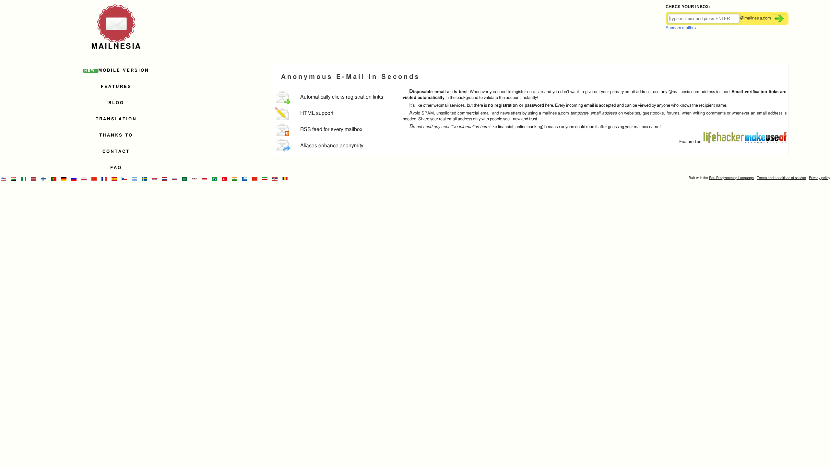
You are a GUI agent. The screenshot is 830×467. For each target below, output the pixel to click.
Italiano (23, 179)
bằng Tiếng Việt (295, 179)
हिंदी (234, 179)
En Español (114, 179)
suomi (43, 179)
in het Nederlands (164, 179)
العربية (264, 179)
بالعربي (184, 179)
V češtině (124, 179)
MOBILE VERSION (116, 70)
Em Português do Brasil (214, 179)
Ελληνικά (244, 179)
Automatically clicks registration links (341, 97)
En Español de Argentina (134, 179)
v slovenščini (174, 179)
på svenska (144, 179)
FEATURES (116, 87)
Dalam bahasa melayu (194, 179)
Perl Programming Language (731, 178)
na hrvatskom (154, 179)
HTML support (316, 113)
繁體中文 (94, 179)
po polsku (84, 179)
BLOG (116, 103)
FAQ (116, 168)
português (53, 179)
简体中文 (254, 179)
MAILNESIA (116, 46)
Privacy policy (819, 178)
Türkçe (224, 179)
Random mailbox (681, 28)
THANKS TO (116, 135)
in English (3, 179)
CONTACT (116, 152)
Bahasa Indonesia (204, 179)
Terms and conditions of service (781, 178)
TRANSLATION (116, 119)
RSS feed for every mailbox (331, 129)
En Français (104, 179)
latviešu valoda (33, 179)
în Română (285, 179)
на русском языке (74, 179)
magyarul (13, 179)
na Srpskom (275, 179)
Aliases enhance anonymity (331, 145)
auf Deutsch (63, 179)
